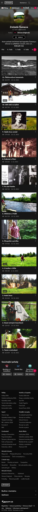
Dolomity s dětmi (7, 447)
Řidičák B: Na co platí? (26, 442)
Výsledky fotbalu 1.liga (9, 417)
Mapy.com (5, 454)
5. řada (18, 49)
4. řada (26, 49)
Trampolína (23, 462)
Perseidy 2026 (27, 454)
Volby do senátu (6, 405)
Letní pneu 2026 (24, 434)
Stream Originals (7, 476)
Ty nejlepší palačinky (25, 415)
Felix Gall (22, 405)
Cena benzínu (6, 456)
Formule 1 (5, 425)
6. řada (9, 49)
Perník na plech (24, 427)
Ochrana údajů (27, 506)
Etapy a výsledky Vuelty (26, 398)
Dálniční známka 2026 (26, 437)
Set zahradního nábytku (26, 465)
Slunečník (5, 465)
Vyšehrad (21, 473)
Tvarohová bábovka (25, 422)
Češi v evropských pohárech (20, 456)
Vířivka (14, 468)
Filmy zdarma (18, 476)
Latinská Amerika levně (9, 444)
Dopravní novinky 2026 (26, 439)
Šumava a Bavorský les (9, 439)
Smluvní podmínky (15, 506)
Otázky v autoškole (25, 444)
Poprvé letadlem (7, 437)
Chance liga (5, 415)
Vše (3, 49)
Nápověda (5, 506)
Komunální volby (7, 408)
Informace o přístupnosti (20, 508)
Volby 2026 (5, 395)
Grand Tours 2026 (24, 408)
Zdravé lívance (23, 420)
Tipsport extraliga (7, 420)
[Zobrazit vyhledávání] (29, 3)
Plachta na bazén (13, 462)
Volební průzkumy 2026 (9, 398)
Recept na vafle (24, 425)
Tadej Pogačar (23, 403)
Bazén (3, 462)
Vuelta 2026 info (24, 395)
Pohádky (4, 479)
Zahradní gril (5, 468)
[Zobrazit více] (19, 491)
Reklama (8, 508)
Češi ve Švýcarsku (7, 442)
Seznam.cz (23, 2)
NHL (3, 427)
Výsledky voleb (6, 400)
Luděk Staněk (25, 479)
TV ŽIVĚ (26, 8)
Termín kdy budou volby (9, 403)
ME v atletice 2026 (7, 422)
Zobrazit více (19, 46)
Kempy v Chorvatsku (8, 434)
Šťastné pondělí (14, 479)
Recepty (27, 476)
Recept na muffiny (24, 417)
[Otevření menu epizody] (34, 77)
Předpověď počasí (15, 454)
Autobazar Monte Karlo (9, 473)
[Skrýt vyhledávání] (17, 2)
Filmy (6, 8)
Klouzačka (13, 465)
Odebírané (15, 8)
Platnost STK (23, 447)
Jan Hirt (21, 400)
